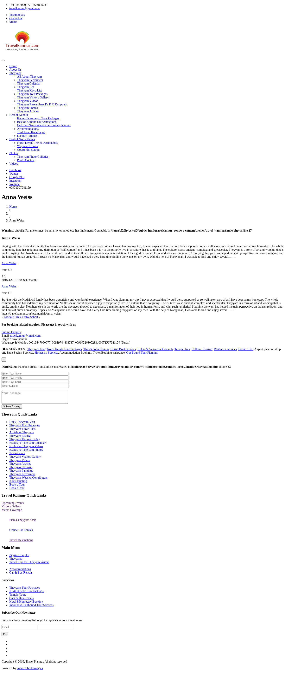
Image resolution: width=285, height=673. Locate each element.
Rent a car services (225, 349)
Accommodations (28, 128)
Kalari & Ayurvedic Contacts (155, 349)
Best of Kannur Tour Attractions (36, 121)
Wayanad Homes (27, 146)
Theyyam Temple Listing (24, 439)
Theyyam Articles (28, 111)
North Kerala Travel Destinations (37, 142)
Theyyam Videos (27, 101)
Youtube (14, 184)
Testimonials (17, 14)
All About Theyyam (29, 76)
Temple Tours (17, 594)
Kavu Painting (18, 481)
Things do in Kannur (96, 349)
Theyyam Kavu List (29, 90)
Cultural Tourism (202, 349)
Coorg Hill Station (28, 149)
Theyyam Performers (30, 80)
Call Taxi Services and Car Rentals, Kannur (44, 125)
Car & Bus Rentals (20, 572)
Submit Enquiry (11, 332)
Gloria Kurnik (12, 317)
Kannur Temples (27, 135)
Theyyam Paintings (21, 470)
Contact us (15, 18)
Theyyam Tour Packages (32, 94)
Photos (13, 153)
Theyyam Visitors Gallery (33, 97)
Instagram (15, 180)
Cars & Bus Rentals (21, 598)
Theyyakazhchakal (20, 467)
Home (13, 66)
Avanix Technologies (30, 668)
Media (13, 21)
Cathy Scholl (30, 317)
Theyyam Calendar (29, 83)
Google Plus (16, 177)
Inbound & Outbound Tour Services (31, 605)
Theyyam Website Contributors (28, 477)
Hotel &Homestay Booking (26, 601)
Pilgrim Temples (19, 555)
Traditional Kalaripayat (31, 132)
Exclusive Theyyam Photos (26, 449)
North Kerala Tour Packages (64, 349)
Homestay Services (46, 352)
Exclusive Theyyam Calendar (27, 442)
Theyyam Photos (27, 107)
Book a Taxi (245, 349)
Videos (13, 163)
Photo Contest (25, 160)
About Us (15, 69)
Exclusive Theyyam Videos (26, 446)
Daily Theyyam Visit (22, 421)
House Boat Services (123, 349)
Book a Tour (17, 484)
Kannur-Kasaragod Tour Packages (38, 118)
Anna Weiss (9, 263)
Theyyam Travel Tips (22, 428)
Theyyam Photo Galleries (32, 156)
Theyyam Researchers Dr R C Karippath (42, 104)
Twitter (13, 173)
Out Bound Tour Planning (142, 352)
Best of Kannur (18, 114)
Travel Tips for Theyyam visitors (29, 562)
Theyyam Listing (19, 435)
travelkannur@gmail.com (25, 335)
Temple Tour (182, 349)
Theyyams (15, 558)
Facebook (15, 170)
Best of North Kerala (22, 139)
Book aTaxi (16, 488)
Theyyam (15, 73)
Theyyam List (25, 87)
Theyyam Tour (36, 349)
